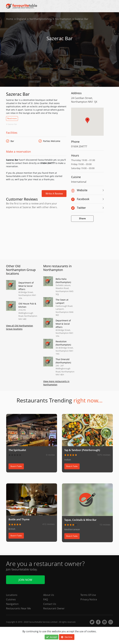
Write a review (54, 193)
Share (82, 218)
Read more (12, 118)
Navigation (12, 604)
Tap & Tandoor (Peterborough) (82, 450)
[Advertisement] (36, 223)
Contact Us (49, 604)
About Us (48, 595)
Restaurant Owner (54, 608)
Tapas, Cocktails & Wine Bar (80, 520)
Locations (11, 595)
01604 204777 (79, 146)
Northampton (63, 19)
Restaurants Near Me (18, 608)
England (21, 19)
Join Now (25, 580)
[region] (87, 123)
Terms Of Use (88, 595)
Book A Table (16, 466)
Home (9, 19)
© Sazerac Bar (11, 124)
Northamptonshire (40, 19)
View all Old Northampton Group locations (19, 327)
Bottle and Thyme (19, 519)
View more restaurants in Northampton (56, 383)
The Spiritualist (17, 450)
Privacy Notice (88, 599)
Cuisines (11, 599)
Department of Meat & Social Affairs (26, 286)
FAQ (45, 599)
